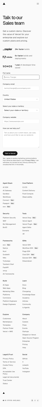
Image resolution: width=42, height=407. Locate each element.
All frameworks (8, 274)
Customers (7, 319)
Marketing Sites (8, 291)
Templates (6, 325)
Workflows (7, 197)
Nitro (4, 258)
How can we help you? (11, 128)
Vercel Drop (28, 218)
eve (6, 207)
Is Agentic (26, 307)
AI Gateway (7, 190)
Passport (8, 203)
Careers (25, 322)
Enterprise (26, 341)
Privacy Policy (30, 160)
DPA (4, 368)
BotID (5, 227)
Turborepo (6, 261)
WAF (4, 221)
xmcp (5, 271)
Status (5, 383)
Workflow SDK (30, 248)
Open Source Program (30, 338)
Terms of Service (9, 362)
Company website (9, 117)
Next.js (5, 248)
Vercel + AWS (8, 331)
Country (6, 95)
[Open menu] (37, 3)
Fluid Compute (27, 194)
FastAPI (6, 267)
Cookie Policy (8, 365)
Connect (8, 200)
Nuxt (4, 251)
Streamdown (27, 261)
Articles (25, 301)
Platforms (6, 295)
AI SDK (5, 187)
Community (26, 304)
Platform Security (9, 218)
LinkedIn (25, 365)
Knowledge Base (28, 295)
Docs (24, 285)
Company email (9, 84)
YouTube (25, 368)
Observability (27, 197)
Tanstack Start (8, 264)
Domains (25, 231)
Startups (25, 331)
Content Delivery (28, 190)
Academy (26, 298)
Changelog (26, 291)
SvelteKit (6, 254)
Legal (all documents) (11, 377)
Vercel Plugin (29, 224)
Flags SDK (26, 251)
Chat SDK (28, 254)
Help (24, 348)
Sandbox (6, 194)
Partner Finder (8, 328)
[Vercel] (4, 4)
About (24, 319)
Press (24, 325)
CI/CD (24, 187)
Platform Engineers (10, 301)
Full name (6, 73)
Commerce (7, 298)
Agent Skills (26, 227)
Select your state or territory (13, 106)
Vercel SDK (26, 245)
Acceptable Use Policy (9, 372)
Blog (24, 288)
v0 (23, 234)
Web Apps (6, 288)
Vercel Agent (27, 221)
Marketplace (7, 322)
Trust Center (7, 380)
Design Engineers (9, 304)
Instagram (26, 371)
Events (24, 328)
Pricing (25, 344)
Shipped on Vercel (29, 335)
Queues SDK (29, 258)
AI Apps (6, 285)
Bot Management (9, 224)
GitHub (24, 359)
